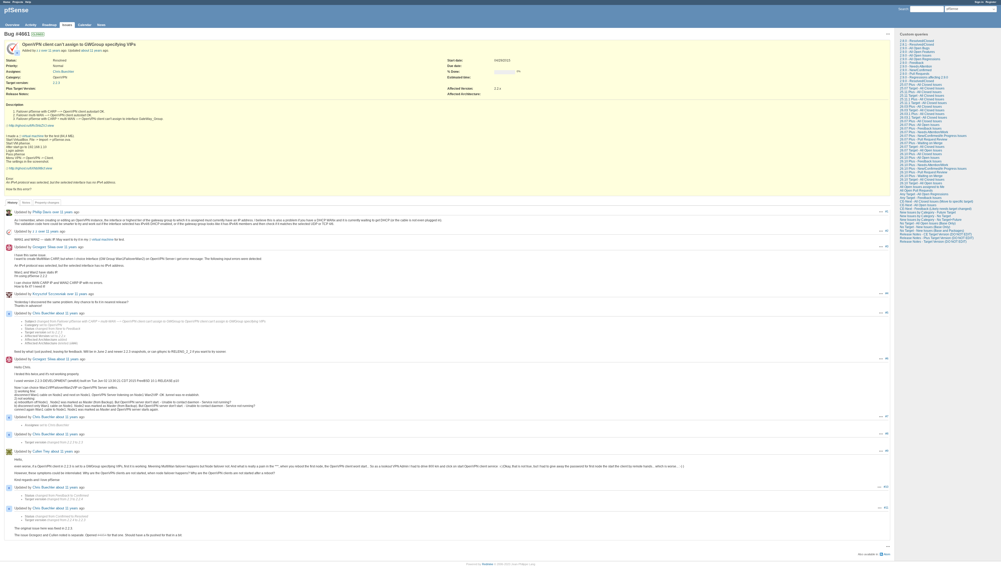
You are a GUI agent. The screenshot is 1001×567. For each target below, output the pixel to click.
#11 (886, 507)
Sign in (979, 2)
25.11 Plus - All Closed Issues (921, 92)
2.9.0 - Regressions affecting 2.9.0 (924, 77)
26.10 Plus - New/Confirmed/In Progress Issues (933, 168)
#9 (886, 450)
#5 (886, 312)
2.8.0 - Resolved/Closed (917, 41)
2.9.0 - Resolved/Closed (917, 81)
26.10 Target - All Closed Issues (922, 179)
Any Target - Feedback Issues (921, 198)
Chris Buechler (63, 72)
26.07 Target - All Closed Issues (922, 147)
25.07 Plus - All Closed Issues (921, 85)
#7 (886, 416)
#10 (886, 486)
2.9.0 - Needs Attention (916, 66)
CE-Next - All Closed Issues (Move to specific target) (936, 201)
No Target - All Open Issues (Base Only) (928, 223)
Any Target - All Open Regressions (924, 194)
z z (38, 50)
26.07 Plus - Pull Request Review (923, 139)
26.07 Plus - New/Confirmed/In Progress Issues (933, 136)
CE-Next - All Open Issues (918, 205)
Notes (26, 202)
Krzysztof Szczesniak (49, 294)
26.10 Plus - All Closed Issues (921, 154)
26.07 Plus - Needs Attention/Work (924, 132)
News (101, 25)
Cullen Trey (41, 451)
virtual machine (33, 136)
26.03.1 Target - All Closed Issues (923, 117)
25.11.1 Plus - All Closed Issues (922, 99)
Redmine (487, 564)
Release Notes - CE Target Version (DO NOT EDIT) (936, 234)
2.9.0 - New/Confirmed (916, 70)
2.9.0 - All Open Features (917, 52)
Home (6, 2)
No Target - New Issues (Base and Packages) (932, 231)
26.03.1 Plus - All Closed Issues (922, 114)
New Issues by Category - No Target (925, 216)
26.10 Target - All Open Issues (921, 183)
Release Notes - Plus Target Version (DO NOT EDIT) (937, 238)
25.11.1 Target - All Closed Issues (923, 103)
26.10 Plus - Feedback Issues (921, 161)
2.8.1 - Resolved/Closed (917, 44)
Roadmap (49, 25)
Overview (12, 25)
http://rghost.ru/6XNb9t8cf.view (30, 168)
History (12, 202)
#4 (886, 293)
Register (991, 2)
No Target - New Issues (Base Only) (925, 227)
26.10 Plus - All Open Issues (919, 158)
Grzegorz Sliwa (44, 247)
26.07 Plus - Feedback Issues (921, 128)
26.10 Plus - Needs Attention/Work (924, 165)
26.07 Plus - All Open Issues (919, 125)
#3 (886, 246)
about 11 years (91, 50)
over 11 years (50, 50)
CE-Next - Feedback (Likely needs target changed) (936, 209)
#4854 (102, 535)
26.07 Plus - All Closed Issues (921, 121)
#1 (886, 211)
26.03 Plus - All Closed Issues (921, 106)
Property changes (47, 202)
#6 (886, 358)
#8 (886, 433)
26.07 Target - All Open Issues (921, 150)
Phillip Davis (42, 212)
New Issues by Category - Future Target (928, 212)
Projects (18, 2)
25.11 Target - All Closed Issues (922, 95)
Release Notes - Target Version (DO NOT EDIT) (933, 241)
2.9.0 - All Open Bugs (915, 48)
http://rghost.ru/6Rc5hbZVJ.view (31, 125)
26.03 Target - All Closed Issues (922, 110)
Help (28, 2)
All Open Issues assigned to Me (922, 187)
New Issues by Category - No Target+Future (931, 220)
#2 (886, 230)
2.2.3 (56, 83)
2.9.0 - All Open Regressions (920, 59)
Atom (887, 554)
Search (903, 9)
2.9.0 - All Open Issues (915, 55)
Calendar (84, 25)
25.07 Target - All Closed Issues (922, 88)
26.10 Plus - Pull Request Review (923, 172)
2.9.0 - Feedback (912, 63)
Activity (30, 25)
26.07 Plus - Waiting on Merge (921, 143)
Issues (67, 25)
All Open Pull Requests (916, 190)
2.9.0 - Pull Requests (914, 74)
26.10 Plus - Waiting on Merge (921, 176)
